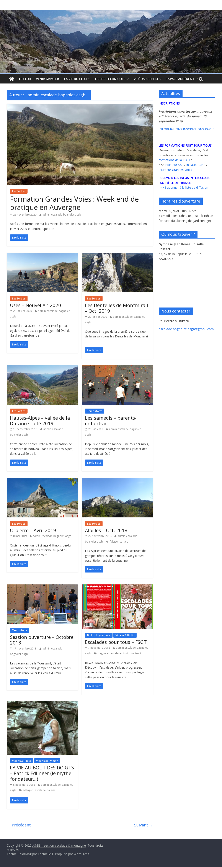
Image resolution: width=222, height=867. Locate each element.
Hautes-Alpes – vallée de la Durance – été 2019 (40, 420)
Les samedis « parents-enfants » (111, 420)
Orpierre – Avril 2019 (33, 530)
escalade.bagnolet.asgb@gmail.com (186, 329)
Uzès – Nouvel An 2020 (35, 305)
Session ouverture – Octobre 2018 (41, 640)
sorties (123, 541)
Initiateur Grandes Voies (175, 170)
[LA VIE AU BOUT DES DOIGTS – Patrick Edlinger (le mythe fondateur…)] (42, 703)
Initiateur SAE (174, 165)
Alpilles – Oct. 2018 (106, 530)
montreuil (136, 653)
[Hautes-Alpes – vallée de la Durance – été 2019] (42, 367)
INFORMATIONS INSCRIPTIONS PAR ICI (187, 129)
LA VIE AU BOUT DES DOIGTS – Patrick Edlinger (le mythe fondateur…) (42, 773)
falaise (114, 541)
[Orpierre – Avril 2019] (42, 480)
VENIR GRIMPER (47, 79)
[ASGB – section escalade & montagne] (111, 42)
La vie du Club (75, 79)
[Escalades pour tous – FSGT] (117, 587)
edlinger (28, 790)
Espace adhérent (180, 79)
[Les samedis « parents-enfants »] (117, 367)
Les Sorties (18, 191)
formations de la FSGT (174, 160)
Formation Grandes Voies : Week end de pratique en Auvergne (74, 203)
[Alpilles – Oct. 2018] (117, 480)
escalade (116, 653)
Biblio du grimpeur (98, 635)
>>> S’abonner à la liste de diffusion (183, 187)
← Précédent (19, 825)
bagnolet (103, 653)
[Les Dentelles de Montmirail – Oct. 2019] (117, 255)
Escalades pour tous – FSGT (116, 642)
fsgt (125, 653)
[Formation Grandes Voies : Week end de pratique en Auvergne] (80, 106)
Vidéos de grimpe (47, 761)
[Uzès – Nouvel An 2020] (42, 255)
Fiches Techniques (110, 79)
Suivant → (143, 825)
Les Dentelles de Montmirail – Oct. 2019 (116, 308)
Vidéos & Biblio (146, 79)
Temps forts (94, 411)
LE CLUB (25, 79)
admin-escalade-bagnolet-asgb (61, 214)
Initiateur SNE (195, 165)
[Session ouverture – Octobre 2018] (42, 587)
